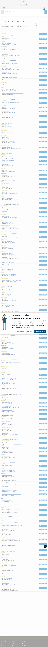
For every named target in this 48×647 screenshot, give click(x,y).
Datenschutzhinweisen (25, 327)
